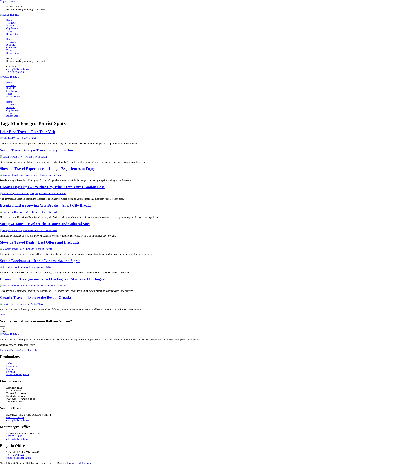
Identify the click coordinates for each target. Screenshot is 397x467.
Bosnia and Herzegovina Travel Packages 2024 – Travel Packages (52, 279)
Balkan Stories (13, 34)
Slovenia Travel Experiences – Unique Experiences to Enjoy (47, 169)
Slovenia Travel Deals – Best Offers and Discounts (39, 242)
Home (9, 20)
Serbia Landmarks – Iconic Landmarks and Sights (40, 261)
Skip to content (7, 1)
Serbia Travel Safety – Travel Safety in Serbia (36, 150)
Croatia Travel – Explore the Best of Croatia (35, 297)
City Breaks (12, 28)
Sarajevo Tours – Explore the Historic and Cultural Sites (45, 224)
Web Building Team (81, 463)
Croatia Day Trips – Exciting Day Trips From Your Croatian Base (52, 187)
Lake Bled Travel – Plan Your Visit (27, 132)
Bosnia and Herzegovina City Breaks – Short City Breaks (45, 205)
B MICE (10, 25)
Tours (9, 31)
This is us (11, 22)
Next (4, 314)
